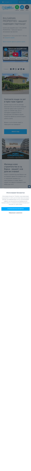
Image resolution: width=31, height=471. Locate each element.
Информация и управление (15, 212)
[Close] (29, 186)
